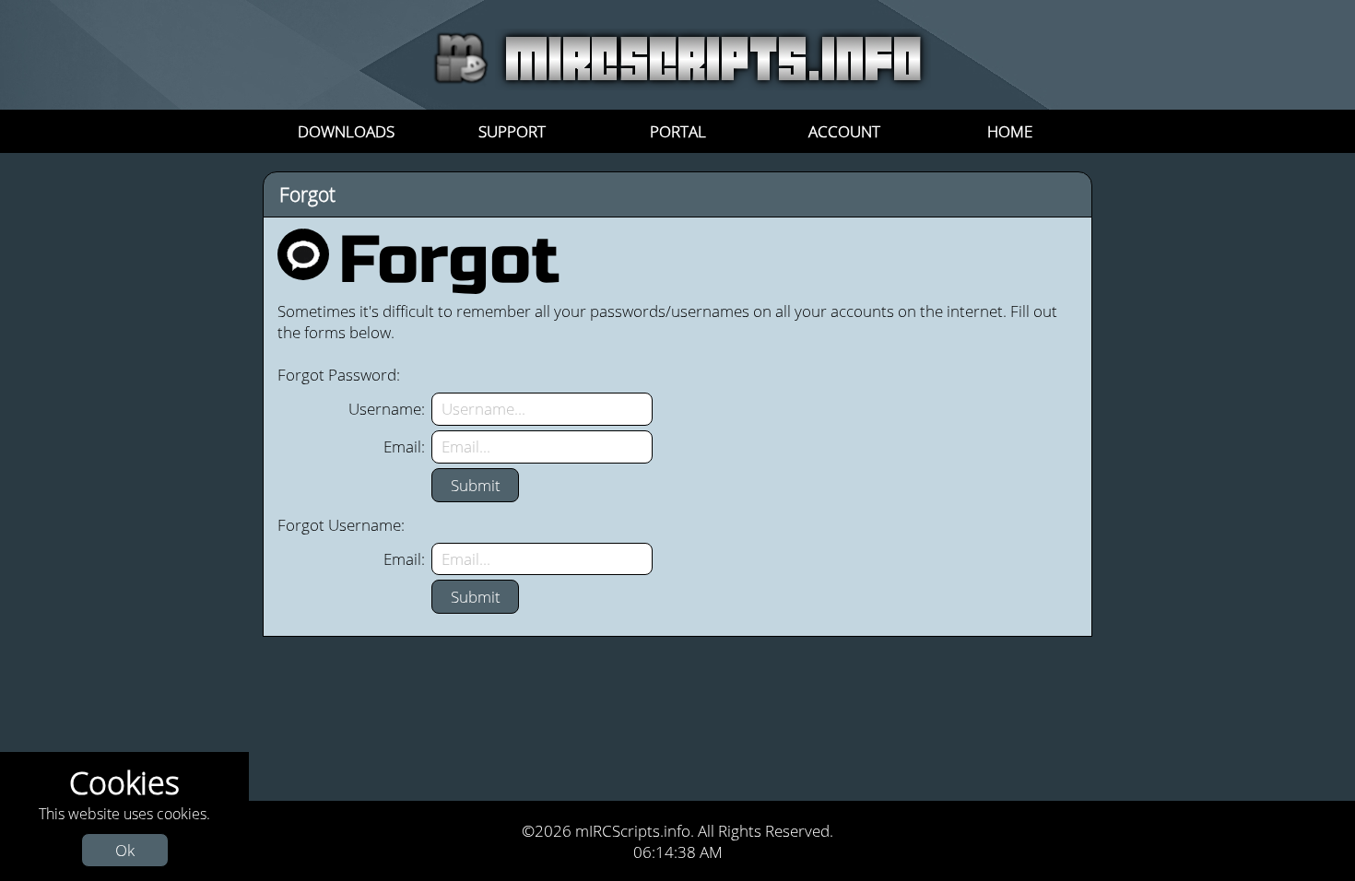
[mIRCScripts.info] (678, 84)
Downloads (346, 131)
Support (512, 131)
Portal (678, 131)
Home (1009, 131)
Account (844, 131)
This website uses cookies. (124, 811)
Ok (125, 850)
